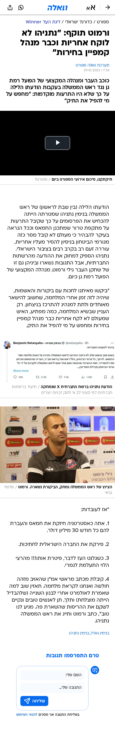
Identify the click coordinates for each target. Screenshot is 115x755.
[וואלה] (57, 7)
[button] (91, 7)
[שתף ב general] (10, 7)
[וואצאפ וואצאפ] (21, 7)
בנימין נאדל (100, 633)
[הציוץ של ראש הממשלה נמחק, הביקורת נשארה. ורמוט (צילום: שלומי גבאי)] (57, 452)
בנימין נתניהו (79, 633)
